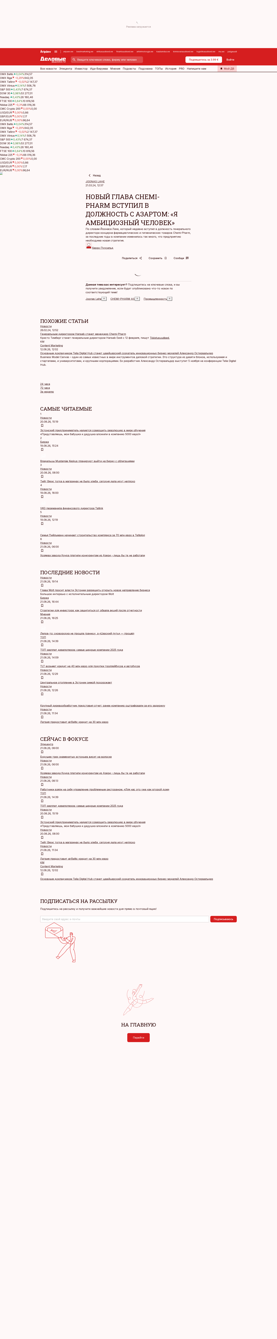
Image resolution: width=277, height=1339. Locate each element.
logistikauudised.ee (206, 51)
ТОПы (159, 68)
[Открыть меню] (56, 51)
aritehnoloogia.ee (145, 51)
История (170, 68)
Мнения (115, 68)
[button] (124, 919)
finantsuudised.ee (124, 51)
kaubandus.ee (163, 51)
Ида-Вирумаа (99, 68)
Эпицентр (65, 68)
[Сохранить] (42, 425)
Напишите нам (196, 68)
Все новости (48, 68)
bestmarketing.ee (84, 51)
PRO (181, 68)
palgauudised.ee (236, 51)
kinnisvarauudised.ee (183, 51)
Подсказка (145, 68)
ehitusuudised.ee (105, 51)
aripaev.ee (68, 51)
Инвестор (81, 68)
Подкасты (129, 68)
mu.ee (221, 51)
